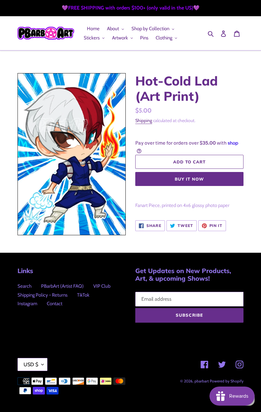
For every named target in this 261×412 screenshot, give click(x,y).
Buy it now (189, 179)
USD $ (31, 364)
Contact (54, 303)
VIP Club (101, 286)
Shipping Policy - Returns (42, 295)
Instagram (27, 303)
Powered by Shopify (226, 381)
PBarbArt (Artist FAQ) (62, 286)
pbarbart (201, 381)
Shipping (143, 120)
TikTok (83, 295)
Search (25, 286)
